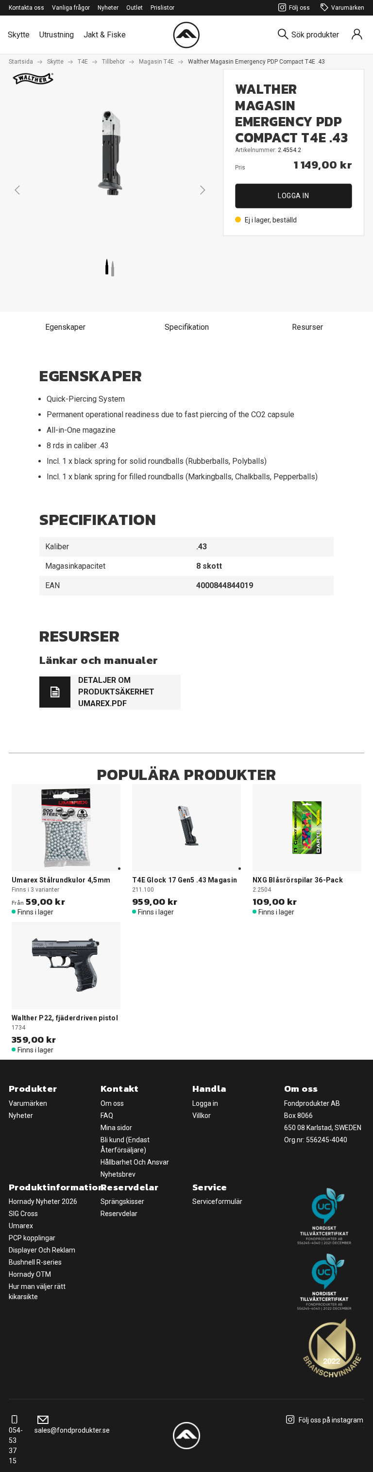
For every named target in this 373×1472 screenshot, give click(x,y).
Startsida (21, 61)
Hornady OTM (30, 1274)
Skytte (19, 34)
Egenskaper (65, 327)
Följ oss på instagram (330, 1420)
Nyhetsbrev (118, 1174)
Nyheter (108, 7)
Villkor (201, 1115)
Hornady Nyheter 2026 (43, 1201)
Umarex (21, 1226)
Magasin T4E (156, 61)
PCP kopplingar (32, 1238)
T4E (83, 61)
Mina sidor (116, 1128)
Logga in (293, 196)
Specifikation (187, 327)
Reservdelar (119, 1214)
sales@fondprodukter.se (72, 1430)
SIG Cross (23, 1214)
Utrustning (56, 34)
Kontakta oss (26, 7)
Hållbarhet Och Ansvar (135, 1162)
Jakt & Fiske (105, 34)
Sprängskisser (122, 1201)
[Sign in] (357, 35)
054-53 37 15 (16, 1445)
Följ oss (299, 7)
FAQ (107, 1115)
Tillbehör (113, 61)
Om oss (112, 1103)
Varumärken (347, 7)
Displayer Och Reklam (42, 1250)
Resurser (307, 327)
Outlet (134, 7)
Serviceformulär (217, 1201)
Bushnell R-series (35, 1262)
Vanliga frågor (71, 7)
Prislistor (162, 7)
